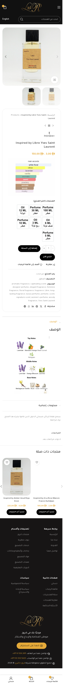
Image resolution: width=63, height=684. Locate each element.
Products (15, 115)
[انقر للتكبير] (54, 79)
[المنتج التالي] (45, 126)
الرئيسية (51, 115)
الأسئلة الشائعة (50, 606)
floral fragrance (26, 291)
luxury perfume (33, 294)
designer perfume (21, 287)
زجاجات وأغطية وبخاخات (18, 551)
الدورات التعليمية (21, 568)
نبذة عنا (54, 540)
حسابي (54, 584)
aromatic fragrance (21, 284)
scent (51, 294)
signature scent (23, 298)
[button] (57, 56)
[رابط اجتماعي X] (41, 306)
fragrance (39, 291)
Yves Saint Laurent (46, 301)
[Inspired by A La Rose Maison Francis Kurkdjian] (46, 477)
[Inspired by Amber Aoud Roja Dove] (16, 477)
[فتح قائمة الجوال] (59, 7)
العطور (42, 279)
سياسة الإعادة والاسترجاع (22, 590)
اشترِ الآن (47, 257)
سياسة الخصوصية (20, 584)
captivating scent (38, 284)
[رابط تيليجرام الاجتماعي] (25, 306)
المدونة (54, 545)
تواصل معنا (52, 551)
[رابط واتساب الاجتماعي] (29, 306)
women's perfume (39, 298)
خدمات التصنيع (22, 545)
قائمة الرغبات (52, 589)
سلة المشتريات (50, 595)
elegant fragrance (38, 287)
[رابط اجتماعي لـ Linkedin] (33, 306)
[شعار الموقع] (31, 7)
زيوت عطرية (23, 540)
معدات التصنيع (22, 562)
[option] (48, 210)
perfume (44, 294)
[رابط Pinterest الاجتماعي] (37, 306)
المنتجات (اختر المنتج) (44, 201)
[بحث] (21, 19)
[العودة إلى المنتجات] (49, 126)
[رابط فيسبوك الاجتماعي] (45, 306)
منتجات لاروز (23, 534)
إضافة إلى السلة (29, 248)
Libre (47, 291)
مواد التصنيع (23, 557)
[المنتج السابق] (53, 126)
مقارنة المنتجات (50, 600)
